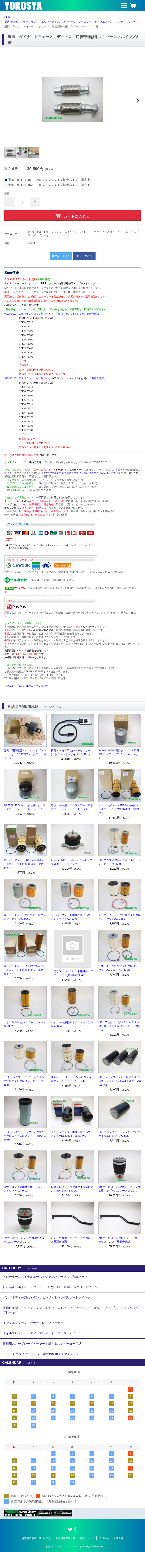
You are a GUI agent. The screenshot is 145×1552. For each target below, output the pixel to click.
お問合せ (118, 1538)
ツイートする (62, 256)
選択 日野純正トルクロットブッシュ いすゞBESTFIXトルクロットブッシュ (25, 754)
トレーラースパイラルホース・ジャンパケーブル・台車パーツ (45, 1276)
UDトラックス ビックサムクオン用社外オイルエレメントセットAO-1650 (119, 1026)
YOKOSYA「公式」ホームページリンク (26, 685)
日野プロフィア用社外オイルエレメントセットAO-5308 (119, 862)
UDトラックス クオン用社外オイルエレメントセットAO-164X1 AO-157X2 (119, 1081)
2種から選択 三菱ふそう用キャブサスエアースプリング (71, 862)
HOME (8, 17)
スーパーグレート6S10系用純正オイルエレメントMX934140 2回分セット (24, 969)
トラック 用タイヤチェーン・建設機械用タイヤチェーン (41, 1354)
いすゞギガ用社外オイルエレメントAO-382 (25, 1024)
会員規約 (104, 1538)
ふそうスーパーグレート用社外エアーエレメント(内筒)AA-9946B (72, 973)
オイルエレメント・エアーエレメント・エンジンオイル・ (42, 1333)
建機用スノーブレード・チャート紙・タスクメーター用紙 (42, 1343)
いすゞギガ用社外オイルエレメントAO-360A (72, 1024)
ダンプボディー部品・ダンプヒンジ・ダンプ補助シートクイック (46, 1297)
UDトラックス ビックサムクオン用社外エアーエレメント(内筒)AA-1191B (25, 1135)
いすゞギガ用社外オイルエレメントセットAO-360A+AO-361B (119, 967)
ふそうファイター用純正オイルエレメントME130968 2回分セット (72, 1133)
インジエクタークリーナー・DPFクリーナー (33, 1322)
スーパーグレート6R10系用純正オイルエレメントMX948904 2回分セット (24, 864)
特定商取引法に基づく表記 (36, 1538)
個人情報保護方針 (65, 1538)
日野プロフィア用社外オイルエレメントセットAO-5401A (25, 1188)
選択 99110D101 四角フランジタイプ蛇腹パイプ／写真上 (49, 179)
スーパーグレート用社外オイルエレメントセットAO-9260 (25, 916)
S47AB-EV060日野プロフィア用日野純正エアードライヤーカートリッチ (119, 754)
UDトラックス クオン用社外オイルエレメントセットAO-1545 (71, 1079)
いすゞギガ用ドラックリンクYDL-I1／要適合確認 (72, 1239)
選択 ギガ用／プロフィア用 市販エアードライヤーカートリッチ (72, 807)
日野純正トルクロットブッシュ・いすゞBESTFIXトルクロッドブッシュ (51, 1287)
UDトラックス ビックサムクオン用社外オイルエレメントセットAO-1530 (24, 1081)
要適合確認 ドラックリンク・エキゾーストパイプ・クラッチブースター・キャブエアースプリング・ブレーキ (70, 21)
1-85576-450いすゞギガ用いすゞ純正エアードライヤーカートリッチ (25, 807)
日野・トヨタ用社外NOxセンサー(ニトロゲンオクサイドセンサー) (71, 752)
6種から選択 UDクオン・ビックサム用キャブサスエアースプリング (119, 1188)
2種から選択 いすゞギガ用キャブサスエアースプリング (24, 1239)
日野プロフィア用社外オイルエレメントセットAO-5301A (72, 1188)
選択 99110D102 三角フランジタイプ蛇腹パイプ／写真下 (49, 185)
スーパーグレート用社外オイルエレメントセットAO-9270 (72, 916)
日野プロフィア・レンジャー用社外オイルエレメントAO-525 (119, 1133)
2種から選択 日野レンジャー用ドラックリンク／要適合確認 (119, 1239)
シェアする (85, 256)
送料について (87, 1538)
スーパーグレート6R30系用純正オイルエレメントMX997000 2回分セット (118, 809)
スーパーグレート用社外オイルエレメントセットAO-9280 (119, 916)
